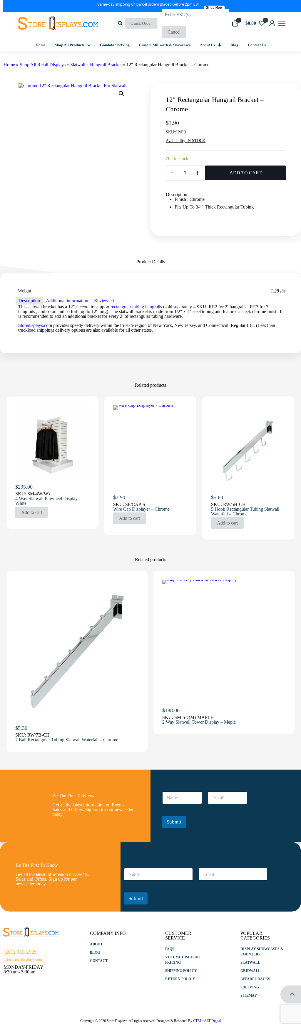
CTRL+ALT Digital (207, 1021)
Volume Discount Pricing (183, 960)
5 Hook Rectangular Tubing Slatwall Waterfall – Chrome (245, 511)
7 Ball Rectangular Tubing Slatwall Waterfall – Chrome (66, 739)
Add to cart (31, 512)
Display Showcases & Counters (261, 951)
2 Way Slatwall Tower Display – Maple (199, 722)
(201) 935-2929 (20, 952)
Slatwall (77, 64)
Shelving (249, 987)
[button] (122, 94)
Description (29, 300)
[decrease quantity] (172, 173)
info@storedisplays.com (23, 959)
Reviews (104, 300)
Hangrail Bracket (106, 64)
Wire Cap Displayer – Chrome (141, 509)
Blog (95, 952)
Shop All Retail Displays (43, 64)
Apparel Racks (255, 979)
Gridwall (250, 971)
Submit (174, 822)
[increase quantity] (197, 173)
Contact (99, 961)
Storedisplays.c (32, 325)
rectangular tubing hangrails (136, 306)
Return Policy (180, 979)
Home (9, 64)
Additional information (67, 300)
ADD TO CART (246, 172)
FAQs (169, 949)
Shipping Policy (181, 971)
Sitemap (248, 995)
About (96, 944)
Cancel (174, 31)
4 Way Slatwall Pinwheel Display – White (48, 501)
